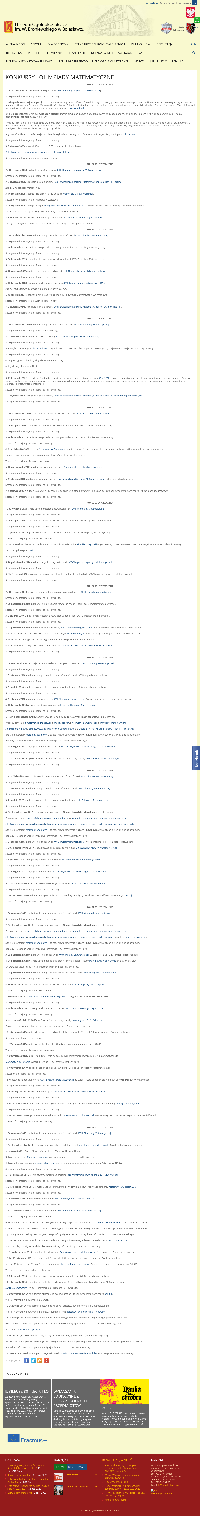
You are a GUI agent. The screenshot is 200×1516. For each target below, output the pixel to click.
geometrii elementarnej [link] (84, 722)
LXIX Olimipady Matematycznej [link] (97, 776)
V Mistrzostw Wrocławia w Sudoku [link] (79, 1353)
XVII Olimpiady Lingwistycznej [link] (69, 699)
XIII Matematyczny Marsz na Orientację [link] (75, 1198)
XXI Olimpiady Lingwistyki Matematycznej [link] (77, 336)
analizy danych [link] (61, 722)
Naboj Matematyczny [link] (128, 1103)
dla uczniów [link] (130, 134)
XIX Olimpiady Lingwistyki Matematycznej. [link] (91, 562)
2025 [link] (106, 1407)
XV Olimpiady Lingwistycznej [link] (74, 954)
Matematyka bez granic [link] (17, 1061)
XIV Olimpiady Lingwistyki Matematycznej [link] (79, 1210)
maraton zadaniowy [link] (36, 734)
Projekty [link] (34, 53)
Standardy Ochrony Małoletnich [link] (100, 44)
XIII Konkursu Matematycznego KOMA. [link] (82, 859)
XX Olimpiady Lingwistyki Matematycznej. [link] (82, 467)
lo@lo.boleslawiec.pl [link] (168, 1484)
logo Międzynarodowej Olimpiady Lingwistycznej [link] (92, 1174)
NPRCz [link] (139, 61)
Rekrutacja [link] (165, 44)
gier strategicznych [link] (124, 728)
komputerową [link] (67, 728)
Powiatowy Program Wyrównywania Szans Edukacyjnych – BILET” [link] (26, 1467)
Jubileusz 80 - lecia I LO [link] (27, 1391)
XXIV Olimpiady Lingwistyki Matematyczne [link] (78, 90)
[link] (194, 2)
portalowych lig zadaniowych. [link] (93, 1145)
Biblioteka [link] (14, 53)
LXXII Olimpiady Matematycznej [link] (88, 508)
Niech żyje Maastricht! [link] (116, 1481)
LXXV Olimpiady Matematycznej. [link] (92, 235)
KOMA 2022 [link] (104, 378)
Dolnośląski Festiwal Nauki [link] (111, 53)
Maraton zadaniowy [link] (37, 1157)
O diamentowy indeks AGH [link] (106, 1222)
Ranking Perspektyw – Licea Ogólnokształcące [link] (93, 61)
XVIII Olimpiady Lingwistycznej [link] (76, 627)
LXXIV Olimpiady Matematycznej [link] (92, 324)
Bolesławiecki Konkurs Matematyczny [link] (86, 1311)
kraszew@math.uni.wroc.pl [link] (75, 1264)
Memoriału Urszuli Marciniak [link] (78, 193)
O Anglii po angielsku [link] (77, 1486)
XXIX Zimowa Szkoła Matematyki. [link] (102, 758)
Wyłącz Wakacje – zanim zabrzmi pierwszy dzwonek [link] (122, 1476)
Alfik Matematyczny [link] (16, 1287)
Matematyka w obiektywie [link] (102, 960)
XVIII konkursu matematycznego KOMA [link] (84, 282)
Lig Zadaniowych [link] (40, 348)
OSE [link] (141, 53)
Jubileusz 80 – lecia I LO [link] (167, 61)
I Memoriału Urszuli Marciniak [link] (78, 1115)
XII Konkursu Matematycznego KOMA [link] (83, 1008)
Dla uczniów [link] (140, 44)
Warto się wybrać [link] (118, 1460)
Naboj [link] (129, 895)
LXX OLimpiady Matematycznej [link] (97, 663)
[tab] (60, 1467)
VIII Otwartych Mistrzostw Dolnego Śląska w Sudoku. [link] (88, 746)
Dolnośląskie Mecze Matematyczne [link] (77, 1252)
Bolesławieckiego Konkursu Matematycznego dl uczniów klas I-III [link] (87, 306)
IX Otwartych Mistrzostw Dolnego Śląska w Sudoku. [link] (87, 645)
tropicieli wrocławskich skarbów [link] (95, 728)
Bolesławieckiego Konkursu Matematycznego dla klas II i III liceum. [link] (40, 152)
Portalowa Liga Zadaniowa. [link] (52, 449)
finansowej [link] (45, 722)
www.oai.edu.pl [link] (76, 107)
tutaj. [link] (30, 550)
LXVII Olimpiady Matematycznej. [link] (95, 1133)
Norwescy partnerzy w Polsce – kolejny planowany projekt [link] (125, 1494)
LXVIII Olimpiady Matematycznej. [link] (95, 913)
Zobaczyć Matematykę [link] (46, 1162)
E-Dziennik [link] (54, 53)
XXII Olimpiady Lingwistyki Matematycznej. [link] (86, 271)
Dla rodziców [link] (58, 44)
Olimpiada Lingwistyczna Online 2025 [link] (63, 205)
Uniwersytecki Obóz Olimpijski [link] (87, 1020)
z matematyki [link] (32, 722)
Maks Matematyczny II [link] (28, 1329)
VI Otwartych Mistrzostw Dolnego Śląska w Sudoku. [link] (80, 1091)
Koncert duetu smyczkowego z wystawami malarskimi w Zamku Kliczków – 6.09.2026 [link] (121, 1468)
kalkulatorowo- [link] (52, 728)
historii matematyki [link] (17, 728)
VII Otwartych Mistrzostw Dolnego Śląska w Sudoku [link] (79, 871)
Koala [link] (113, 1335)
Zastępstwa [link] (72, 1474)
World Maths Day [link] (118, 1240)
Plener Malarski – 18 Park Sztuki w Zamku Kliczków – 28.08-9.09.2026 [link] (122, 1487)
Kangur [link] (108, 1293)
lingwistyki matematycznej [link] (113, 722)
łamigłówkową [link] (35, 728)
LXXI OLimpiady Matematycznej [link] (94, 591)
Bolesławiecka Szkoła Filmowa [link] (29, 61)
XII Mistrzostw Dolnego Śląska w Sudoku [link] (83, 217)
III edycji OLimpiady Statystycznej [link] (77, 704)
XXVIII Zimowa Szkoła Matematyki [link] (89, 883)
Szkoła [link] (36, 44)
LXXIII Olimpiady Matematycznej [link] (92, 413)
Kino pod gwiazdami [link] (115, 1499)
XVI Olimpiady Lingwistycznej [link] (69, 841)
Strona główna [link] (152, 3)
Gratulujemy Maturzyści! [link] (20, 1492)
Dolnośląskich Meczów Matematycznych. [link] (97, 847)
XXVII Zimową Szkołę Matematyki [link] (57, 1079)
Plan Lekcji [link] (77, 53)
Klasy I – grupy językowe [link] (20, 1474)
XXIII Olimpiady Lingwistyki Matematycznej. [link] (79, 169)
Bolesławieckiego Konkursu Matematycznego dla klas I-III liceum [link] (87, 181)
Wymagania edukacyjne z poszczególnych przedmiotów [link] (70, 1398)
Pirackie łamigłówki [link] (87, 544)
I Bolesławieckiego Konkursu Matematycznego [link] (80, 478)
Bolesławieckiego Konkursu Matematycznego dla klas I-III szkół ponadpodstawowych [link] (97, 395)
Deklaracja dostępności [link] (163, 1493)
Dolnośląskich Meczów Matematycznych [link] (46, 996)
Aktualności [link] (15, 44)
